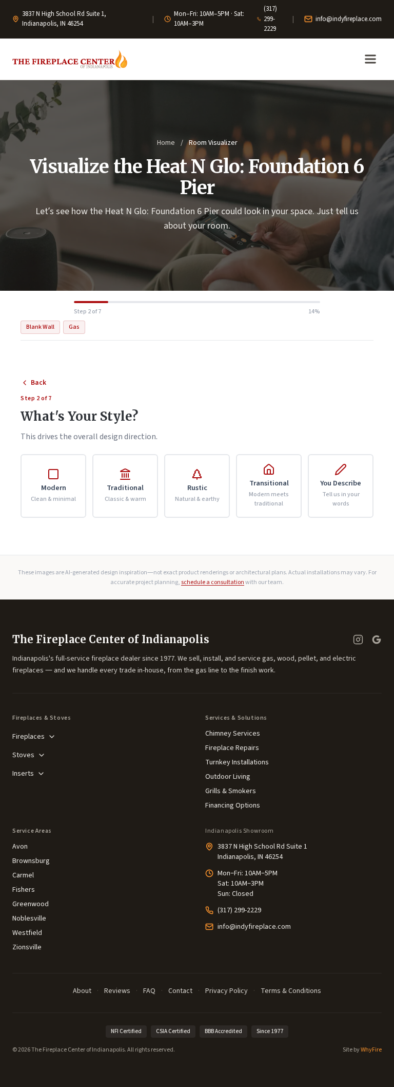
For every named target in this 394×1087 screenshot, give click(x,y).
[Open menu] (370, 59)
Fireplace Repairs (232, 748)
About (82, 991)
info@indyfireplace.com (349, 19)
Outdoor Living (227, 777)
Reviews (117, 991)
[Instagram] (358, 639)
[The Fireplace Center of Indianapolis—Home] (69, 59)
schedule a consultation (212, 582)
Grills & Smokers (230, 791)
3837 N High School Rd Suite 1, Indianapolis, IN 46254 (64, 19)
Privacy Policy (226, 991)
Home (166, 143)
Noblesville (29, 918)
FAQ (149, 991)
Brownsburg (31, 861)
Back (38, 382)
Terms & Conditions (291, 991)
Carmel (23, 875)
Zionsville (27, 947)
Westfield (27, 933)
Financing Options (232, 805)
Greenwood (30, 904)
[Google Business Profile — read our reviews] (376, 639)
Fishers (23, 890)
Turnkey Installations (237, 762)
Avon (20, 846)
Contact (180, 991)
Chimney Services (232, 733)
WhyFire (371, 1049)
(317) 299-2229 (270, 18)
